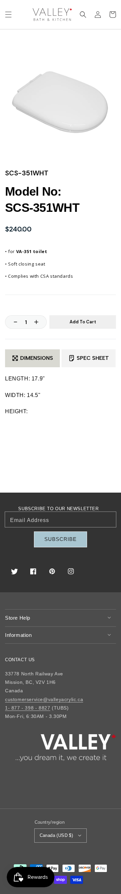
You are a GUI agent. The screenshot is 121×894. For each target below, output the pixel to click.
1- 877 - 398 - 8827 (27, 708)
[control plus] (40, 322)
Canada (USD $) (56, 835)
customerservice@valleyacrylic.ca (44, 699)
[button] (8, 14)
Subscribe (60, 539)
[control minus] (12, 322)
